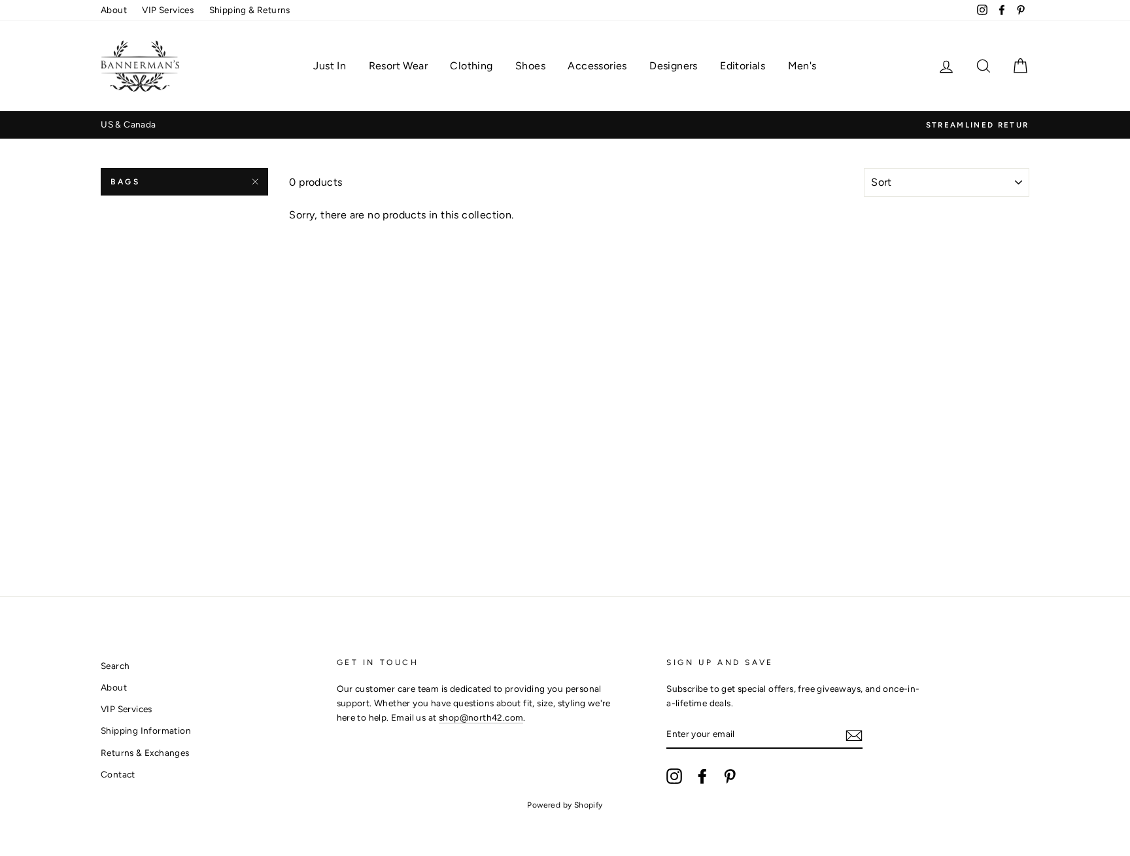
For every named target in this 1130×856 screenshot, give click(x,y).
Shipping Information (146, 730)
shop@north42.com (481, 717)
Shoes (530, 66)
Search (115, 665)
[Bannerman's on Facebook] (702, 776)
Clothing (471, 66)
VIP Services (168, 10)
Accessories (597, 66)
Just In (329, 66)
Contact (118, 774)
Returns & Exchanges (145, 752)
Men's (802, 66)
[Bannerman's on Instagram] (674, 776)
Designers (673, 66)
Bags (125, 181)
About (114, 10)
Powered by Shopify (564, 805)
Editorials (742, 66)
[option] (588, 125)
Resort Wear (398, 66)
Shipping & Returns (249, 10)
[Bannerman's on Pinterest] (730, 776)
